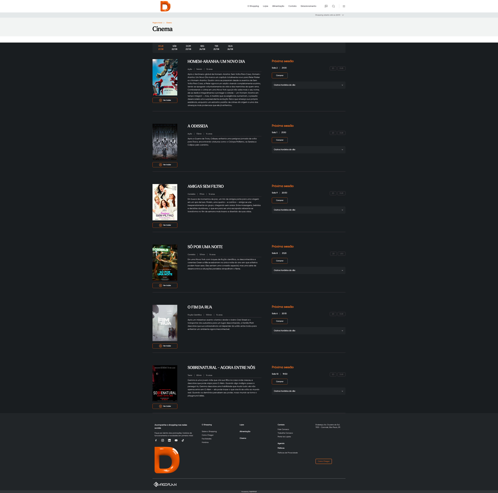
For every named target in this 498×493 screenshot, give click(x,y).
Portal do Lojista (284, 437)
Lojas (265, 6)
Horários (205, 442)
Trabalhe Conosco (285, 433)
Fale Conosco (283, 429)
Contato (292, 6)
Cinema (169, 23)
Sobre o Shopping (209, 431)
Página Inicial (157, 23)
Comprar (279, 75)
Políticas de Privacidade (288, 453)
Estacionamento (308, 6)
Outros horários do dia (284, 85)
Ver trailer (167, 100)
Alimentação (278, 6)
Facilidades (206, 439)
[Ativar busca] (333, 6)
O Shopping (253, 6)
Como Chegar (207, 435)
